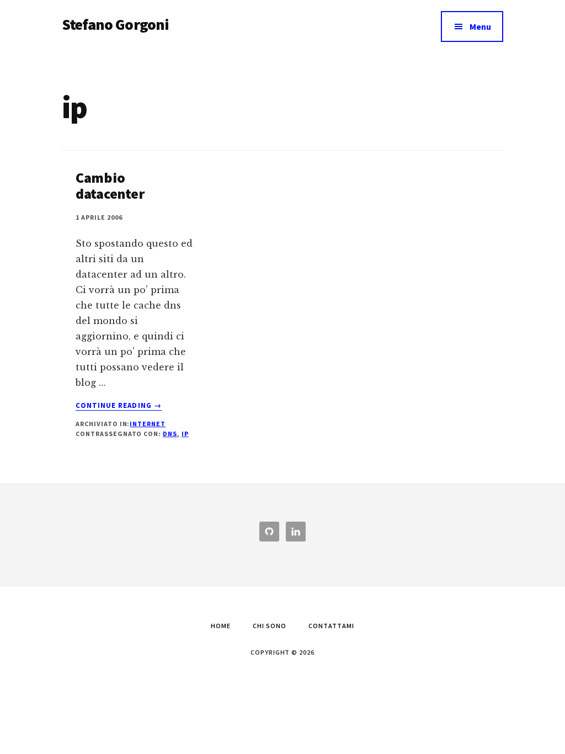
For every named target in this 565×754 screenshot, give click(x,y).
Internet (148, 424)
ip (185, 433)
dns (170, 433)
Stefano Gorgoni (115, 24)
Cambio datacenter (110, 185)
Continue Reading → (119, 406)
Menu (480, 26)
